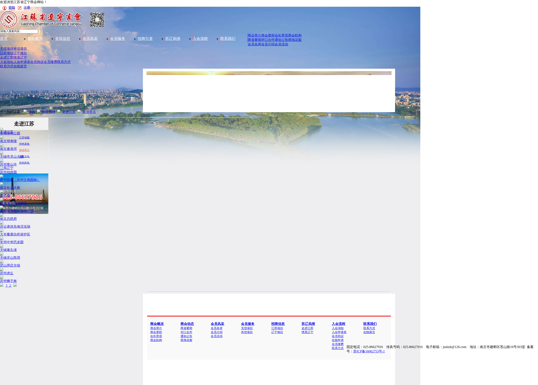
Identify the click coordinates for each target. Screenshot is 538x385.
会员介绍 (268, 44)
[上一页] (1, 285)
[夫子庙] (1, 192)
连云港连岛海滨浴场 (15, 226)
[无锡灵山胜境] (1, 254)
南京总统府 (8, 219)
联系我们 (227, 39)
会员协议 (37, 62)
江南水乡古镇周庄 (13, 203)
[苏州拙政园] (1, 169)
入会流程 (200, 39)
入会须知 (6, 62)
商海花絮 (295, 40)
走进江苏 (6, 57)
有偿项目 (20, 48)
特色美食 (24, 143)
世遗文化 (24, 156)
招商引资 (145, 39)
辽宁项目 (20, 53)
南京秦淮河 (8, 149)
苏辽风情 (172, 39)
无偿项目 (6, 48)
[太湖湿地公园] (1, 130)
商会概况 (35, 39)
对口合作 (268, 40)
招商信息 (278, 324)
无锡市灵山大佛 (12, 156)
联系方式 (64, 62)
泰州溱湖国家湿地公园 (17, 211)
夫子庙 (5, 195)
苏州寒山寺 (8, 164)
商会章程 (268, 35)
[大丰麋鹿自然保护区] (1, 231)
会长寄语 (281, 35)
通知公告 (281, 40)
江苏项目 (6, 53)
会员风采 (90, 39)
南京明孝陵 (8, 141)
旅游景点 (89, 112)
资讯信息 (62, 39)
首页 (4, 39)
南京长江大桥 (10, 187)
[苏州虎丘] (1, 270)
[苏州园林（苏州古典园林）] (1, 177)
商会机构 (295, 35)
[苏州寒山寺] (1, 161)
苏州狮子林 (8, 281)
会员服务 (117, 39)
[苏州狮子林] (1, 278)
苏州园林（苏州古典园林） (20, 180)
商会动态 (187, 324)
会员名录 (254, 44)
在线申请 (338, 340)
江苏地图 (24, 137)
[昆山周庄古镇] (1, 262)
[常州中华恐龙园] (1, 239)
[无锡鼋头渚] (1, 246)
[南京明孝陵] (1, 138)
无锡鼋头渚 (8, 250)
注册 (27, 7)
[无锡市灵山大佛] (1, 153)
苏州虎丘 (6, 273)
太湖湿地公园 (10, 133)
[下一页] (15, 285)
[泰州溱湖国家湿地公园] (1, 208)
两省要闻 (254, 40)
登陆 (11, 7)
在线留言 (20, 66)
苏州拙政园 (8, 172)
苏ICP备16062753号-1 (369, 351)
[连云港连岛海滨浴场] (1, 223)
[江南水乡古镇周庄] (1, 200)
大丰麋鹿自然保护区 (15, 234)
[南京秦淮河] (1, 145)
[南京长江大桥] (1, 184)
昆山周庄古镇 (10, 265)
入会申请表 (21, 62)
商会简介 (254, 35)
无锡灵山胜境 (10, 257)
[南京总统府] (1, 215)
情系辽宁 (20, 57)
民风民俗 (24, 162)
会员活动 (281, 44)
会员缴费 (50, 62)
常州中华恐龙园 (12, 242)
